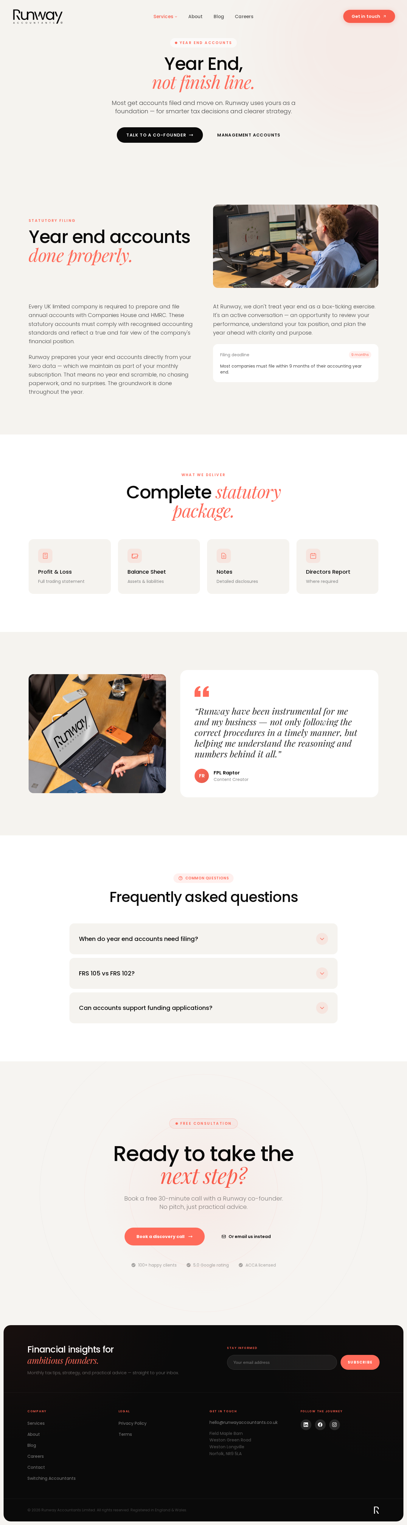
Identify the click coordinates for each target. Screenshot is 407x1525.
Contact (36, 1467)
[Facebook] (320, 1424)
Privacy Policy (133, 1423)
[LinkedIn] (306, 1424)
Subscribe (360, 1362)
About (195, 16)
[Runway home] (38, 16)
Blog (219, 16)
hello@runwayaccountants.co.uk (243, 1422)
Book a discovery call (160, 1237)
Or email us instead (250, 1237)
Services (163, 16)
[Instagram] (334, 1424)
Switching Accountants (51, 1478)
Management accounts (249, 135)
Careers (244, 16)
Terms (125, 1434)
